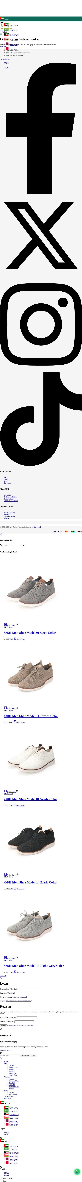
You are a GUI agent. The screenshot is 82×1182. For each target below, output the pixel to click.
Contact (7, 518)
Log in (3, 1001)
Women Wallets (14, 1087)
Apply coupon (25, 1055)
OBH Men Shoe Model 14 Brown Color (31, 716)
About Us (7, 495)
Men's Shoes (8, 627)
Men (5, 477)
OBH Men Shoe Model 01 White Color (30, 799)
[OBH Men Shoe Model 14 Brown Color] (31, 705)
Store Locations (9, 516)
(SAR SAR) (13, 30)
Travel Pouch (8, 1096)
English (6, 1132)
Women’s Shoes (14, 1081)
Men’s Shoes (13, 1067)
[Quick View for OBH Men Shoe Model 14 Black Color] (16, 875)
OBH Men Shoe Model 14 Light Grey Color (34, 965)
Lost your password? (20, 997)
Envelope (12, 1085)
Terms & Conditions (11, 501)
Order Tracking (9, 512)
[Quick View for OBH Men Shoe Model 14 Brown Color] (16, 708)
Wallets (11, 1069)
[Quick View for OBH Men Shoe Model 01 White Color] (16, 792)
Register (3, 1025)
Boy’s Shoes (13, 1094)
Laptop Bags (13, 1073)
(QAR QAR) (13, 45)
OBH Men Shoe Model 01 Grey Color (30, 632)
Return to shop (5, 1050)
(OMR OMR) (13, 1118)
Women (7, 479)
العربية (6, 1134)
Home (6, 1061)
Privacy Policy (9, 499)
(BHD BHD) (13, 1125)
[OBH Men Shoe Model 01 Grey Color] (31, 622)
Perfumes (7, 483)
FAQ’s (6, 514)
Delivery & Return (10, 497)
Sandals (11, 1065)
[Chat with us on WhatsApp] (77, 1171)
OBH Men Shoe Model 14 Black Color (30, 882)
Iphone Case (13, 1075)
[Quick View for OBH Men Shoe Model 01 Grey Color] (16, 625)
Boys (6, 481)
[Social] (41, 194)
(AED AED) (13, 1108)
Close (33, 1055)
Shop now (3, 46)
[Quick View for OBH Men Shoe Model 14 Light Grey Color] (16, 958)
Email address (8, 989)
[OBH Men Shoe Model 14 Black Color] (31, 872)
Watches (11, 1071)
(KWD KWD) (14, 35)
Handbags (12, 1083)
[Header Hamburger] (2, 22)
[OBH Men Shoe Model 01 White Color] (31, 789)
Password (7, 993)
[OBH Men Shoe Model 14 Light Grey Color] (31, 955)
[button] (3, 1181)
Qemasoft (37, 527)
